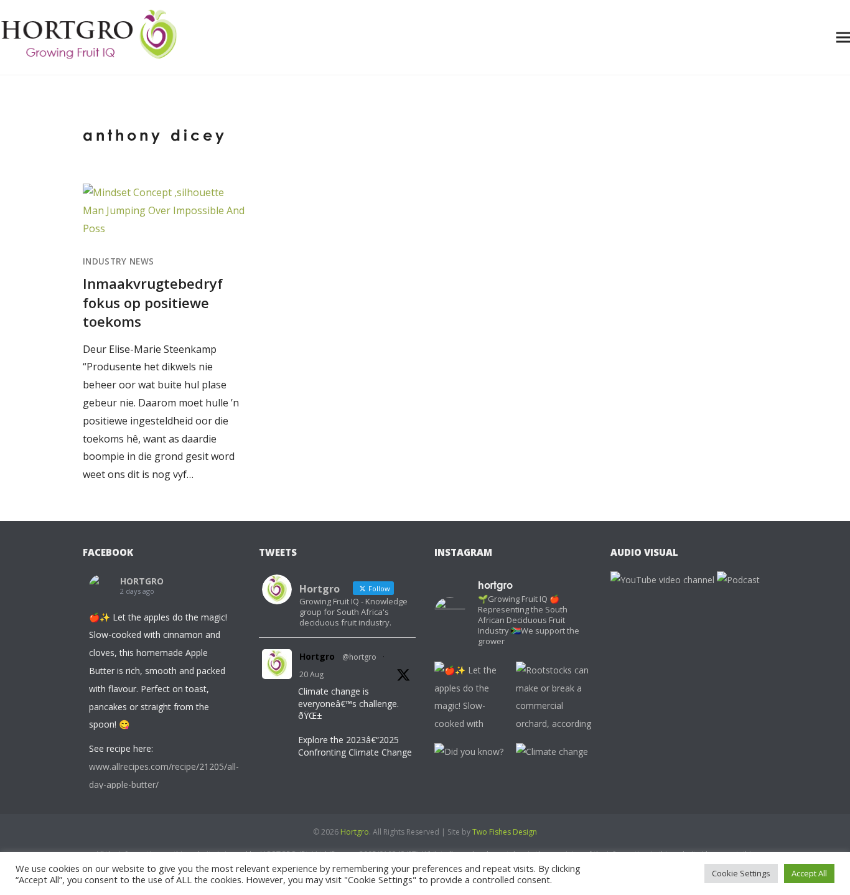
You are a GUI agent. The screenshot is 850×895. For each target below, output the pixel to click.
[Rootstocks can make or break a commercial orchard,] (553, 699)
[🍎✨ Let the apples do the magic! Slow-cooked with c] (472, 699)
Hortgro (317, 656)
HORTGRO (142, 581)
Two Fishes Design (504, 832)
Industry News (118, 261)
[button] (843, 37)
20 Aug (311, 674)
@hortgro (359, 657)
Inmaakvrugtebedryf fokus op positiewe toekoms (153, 302)
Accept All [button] (809, 873)
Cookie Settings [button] (741, 873)
